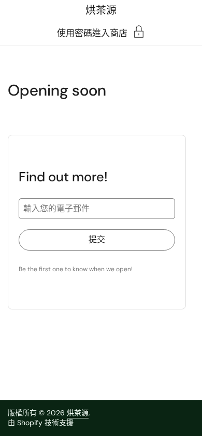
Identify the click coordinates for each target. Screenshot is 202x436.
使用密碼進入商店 (92, 32)
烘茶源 (101, 10)
